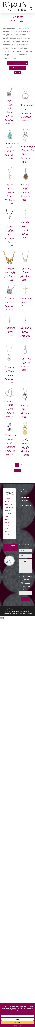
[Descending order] (26, 63)
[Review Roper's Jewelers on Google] (9, 557)
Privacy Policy (7, 614)
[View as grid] (15, 72)
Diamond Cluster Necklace (25, 272)
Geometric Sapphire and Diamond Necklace (11, 442)
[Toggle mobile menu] (31, 8)
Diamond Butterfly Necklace (10, 272)
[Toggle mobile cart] (31, 9)
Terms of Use (15, 614)
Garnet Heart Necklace (25, 409)
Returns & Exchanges (26, 614)
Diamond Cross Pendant (25, 331)
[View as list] (19, 72)
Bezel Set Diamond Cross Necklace (10, 192)
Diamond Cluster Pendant (10, 302)
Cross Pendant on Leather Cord (10, 234)
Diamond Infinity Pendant (25, 362)
